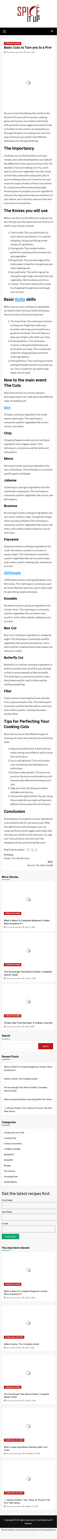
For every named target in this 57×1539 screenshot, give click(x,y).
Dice (7, 408)
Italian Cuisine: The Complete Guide (21, 1078)
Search (6, 1036)
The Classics (9, 1171)
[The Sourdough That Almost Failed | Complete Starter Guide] (28, 950)
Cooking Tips (10, 1138)
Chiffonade (12, 573)
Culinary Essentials (12, 43)
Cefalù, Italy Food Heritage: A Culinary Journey (28, 1023)
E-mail (5, 1223)
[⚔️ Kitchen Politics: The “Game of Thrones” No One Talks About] (28, 1478)
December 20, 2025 (32, 1453)
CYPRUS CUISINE (12, 1149)
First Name (7, 1200)
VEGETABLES (10, 1182)
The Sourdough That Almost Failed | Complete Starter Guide (25, 1089)
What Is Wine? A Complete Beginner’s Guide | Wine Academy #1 (28, 1068)
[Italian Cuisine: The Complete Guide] (28, 1323)
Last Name (7, 1211)
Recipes (7, 1165)
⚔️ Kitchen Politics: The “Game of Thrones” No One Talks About (28, 1109)
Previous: (17, 856)
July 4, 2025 (29, 1027)
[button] (4, 31)
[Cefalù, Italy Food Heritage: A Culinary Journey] (28, 1001)
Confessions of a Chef (14, 1132)
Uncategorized (11, 1176)
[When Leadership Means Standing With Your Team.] (28, 1426)
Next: (40, 863)
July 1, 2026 (29, 1348)
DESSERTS (9, 1154)
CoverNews (41, 1520)
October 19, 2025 (31, 1506)
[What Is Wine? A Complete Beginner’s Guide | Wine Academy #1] (28, 899)
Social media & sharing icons (14, 1529)
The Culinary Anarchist (14, 52)
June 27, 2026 (30, 978)
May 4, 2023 (30, 52)
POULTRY (8, 1160)
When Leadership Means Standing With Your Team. (28, 1099)
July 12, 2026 (30, 927)
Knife (20, 299)
